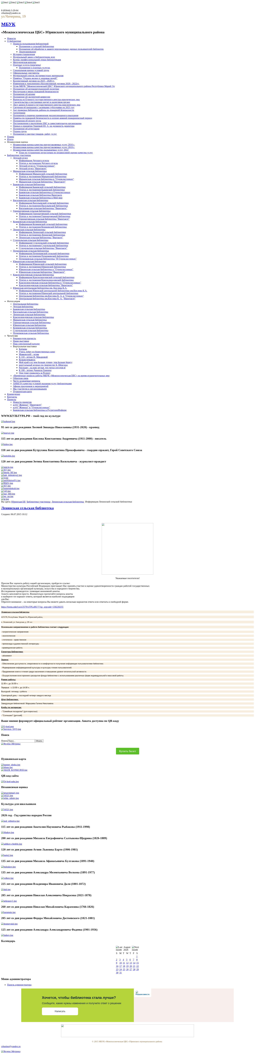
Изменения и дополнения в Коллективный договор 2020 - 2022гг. (46, 83)
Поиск (4, 741)
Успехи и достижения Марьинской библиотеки (42, 176)
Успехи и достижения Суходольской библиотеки (43, 245)
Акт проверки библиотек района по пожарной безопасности (43, 110)
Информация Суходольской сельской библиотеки (44, 243)
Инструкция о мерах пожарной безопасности (36, 91)
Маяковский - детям (29, 354)
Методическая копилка (24, 62)
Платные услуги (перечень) (27, 65)
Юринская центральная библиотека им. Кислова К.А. (40, 288)
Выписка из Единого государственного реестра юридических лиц (46, 99)
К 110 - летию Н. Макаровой (33, 357)
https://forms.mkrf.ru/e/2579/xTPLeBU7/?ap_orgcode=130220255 (32, 607)
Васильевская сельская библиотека (30, 200)
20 (131, 966)
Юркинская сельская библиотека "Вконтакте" (42, 272)
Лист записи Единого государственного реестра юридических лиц (46, 105)
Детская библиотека (23, 306)
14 (134, 963)
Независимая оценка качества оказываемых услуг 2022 (40, 150)
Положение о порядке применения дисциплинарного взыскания (45, 115)
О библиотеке (14, 41)
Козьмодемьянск (27, 359)
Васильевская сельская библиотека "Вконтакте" (43, 208)
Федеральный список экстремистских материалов (38, 75)
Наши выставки (21, 341)
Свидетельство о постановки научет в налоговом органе (41, 102)
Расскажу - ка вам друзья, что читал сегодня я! (42, 367)
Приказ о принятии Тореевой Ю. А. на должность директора (43, 126)
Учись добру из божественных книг (37, 351)
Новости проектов (22, 402)
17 (120, 966)
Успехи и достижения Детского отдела (38, 163)
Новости (11, 38)
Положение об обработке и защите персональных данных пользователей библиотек (61, 49)
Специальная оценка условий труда (31, 70)
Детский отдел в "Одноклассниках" (37, 166)
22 (137, 966)
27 (131, 969)
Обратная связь (20, 378)
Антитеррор (19, 113)
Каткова (23, 349)
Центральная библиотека (25, 304)
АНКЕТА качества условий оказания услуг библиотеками (42, 383)
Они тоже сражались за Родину (34, 373)
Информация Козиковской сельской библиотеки (43, 224)
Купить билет (127, 751)
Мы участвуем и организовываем (30, 389)
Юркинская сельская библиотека (29, 261)
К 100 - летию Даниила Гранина (35, 370)
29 (137, 969)
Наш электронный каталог (26, 343)
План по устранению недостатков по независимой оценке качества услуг (56, 152)
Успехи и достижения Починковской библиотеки (44, 256)
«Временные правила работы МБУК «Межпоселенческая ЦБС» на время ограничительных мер (61, 375)
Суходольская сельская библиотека (30, 240)
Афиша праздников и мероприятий (30, 386)
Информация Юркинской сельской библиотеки (43, 264)
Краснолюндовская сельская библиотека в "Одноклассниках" (50, 282)
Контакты (12, 397)
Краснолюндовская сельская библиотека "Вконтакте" (46, 285)
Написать (60, 1011)
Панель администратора (19, 984)
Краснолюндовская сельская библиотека (33, 274)
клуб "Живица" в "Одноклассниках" (31, 407)
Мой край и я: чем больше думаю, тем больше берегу (45, 362)
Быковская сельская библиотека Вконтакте (40, 195)
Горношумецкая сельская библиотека (31, 211)
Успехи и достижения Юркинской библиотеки (42, 266)
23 (117, 969)
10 (120, 963)
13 (131, 963)
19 (127, 966)
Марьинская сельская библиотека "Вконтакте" (42, 182)
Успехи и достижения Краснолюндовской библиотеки (46, 280)
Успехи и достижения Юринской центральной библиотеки (48, 293)
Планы (10, 136)
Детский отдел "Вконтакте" (33, 168)
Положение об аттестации (26, 128)
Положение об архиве (24, 94)
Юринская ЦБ (18, 501)
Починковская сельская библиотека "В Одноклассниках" (48, 259)
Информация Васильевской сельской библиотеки (44, 203)
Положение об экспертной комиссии (31, 97)
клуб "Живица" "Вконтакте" (27, 405)
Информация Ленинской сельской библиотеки (42, 232)
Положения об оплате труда (27, 120)
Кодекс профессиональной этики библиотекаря (37, 59)
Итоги (10, 139)
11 (124, 963)
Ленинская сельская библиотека (29, 229)
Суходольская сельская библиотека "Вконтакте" (43, 248)
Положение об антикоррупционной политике (36, 89)
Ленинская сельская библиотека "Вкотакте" (41, 237)
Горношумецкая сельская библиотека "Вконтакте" (44, 219)
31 (120, 972)
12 (127, 963)
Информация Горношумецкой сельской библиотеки (45, 213)
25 (124, 969)
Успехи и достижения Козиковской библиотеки (43, 227)
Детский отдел (20, 158)
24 (120, 969)
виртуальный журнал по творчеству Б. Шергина (43, 365)
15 (137, 963)
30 (117, 972)
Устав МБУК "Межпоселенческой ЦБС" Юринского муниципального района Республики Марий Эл (64, 86)
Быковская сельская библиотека (29, 184)
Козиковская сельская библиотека (30, 221)
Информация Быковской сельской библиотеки (42, 187)
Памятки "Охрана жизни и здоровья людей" (35, 78)
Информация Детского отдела (34, 160)
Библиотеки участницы (19, 155)
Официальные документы (26, 73)
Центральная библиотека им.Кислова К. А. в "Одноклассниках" (51, 296)
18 (124, 966)
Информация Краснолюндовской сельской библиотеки (46, 277)
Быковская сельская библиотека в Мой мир (40, 197)
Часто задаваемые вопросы (26, 381)
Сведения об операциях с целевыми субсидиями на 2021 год (43, 107)
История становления (24, 54)
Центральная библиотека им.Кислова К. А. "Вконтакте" (47, 298)
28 (134, 969)
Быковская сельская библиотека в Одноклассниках (44, 192)
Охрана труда (20, 131)
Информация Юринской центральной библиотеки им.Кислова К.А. (53, 290)
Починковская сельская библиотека (31, 251)
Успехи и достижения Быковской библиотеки (42, 189)
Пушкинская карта (22, 391)
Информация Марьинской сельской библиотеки (43, 174)
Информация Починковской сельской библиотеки (44, 253)
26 (127, 969)
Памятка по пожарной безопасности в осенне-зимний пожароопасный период (52, 118)
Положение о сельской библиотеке (36, 46)
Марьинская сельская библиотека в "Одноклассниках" (46, 179)
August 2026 (127, 948)
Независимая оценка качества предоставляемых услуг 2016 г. (44, 144)
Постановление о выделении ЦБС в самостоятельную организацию (47, 123)
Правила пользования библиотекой (31, 43)
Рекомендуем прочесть (24, 338)
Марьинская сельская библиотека (30, 171)
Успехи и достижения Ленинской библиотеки (42, 235)
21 (134, 966)
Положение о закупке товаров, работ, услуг (35, 134)
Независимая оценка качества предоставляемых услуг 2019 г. (44, 147)
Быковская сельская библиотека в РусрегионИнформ (39, 410)
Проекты (11, 399)
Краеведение (13, 394)
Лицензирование (27, 51)
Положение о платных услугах (34, 67)
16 (117, 966)
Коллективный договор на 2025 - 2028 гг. (34, 81)
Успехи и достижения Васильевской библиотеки (43, 205)
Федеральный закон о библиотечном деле (34, 57)
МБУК (8, 24)
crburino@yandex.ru (11, 1046)
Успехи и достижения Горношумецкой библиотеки (44, 216)
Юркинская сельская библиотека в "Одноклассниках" (46, 269)
